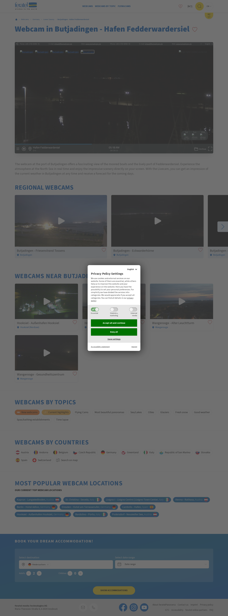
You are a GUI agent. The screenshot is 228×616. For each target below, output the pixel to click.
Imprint (134, 346)
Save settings (114, 339)
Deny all (114, 331)
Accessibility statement (100, 346)
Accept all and (114, 323)
